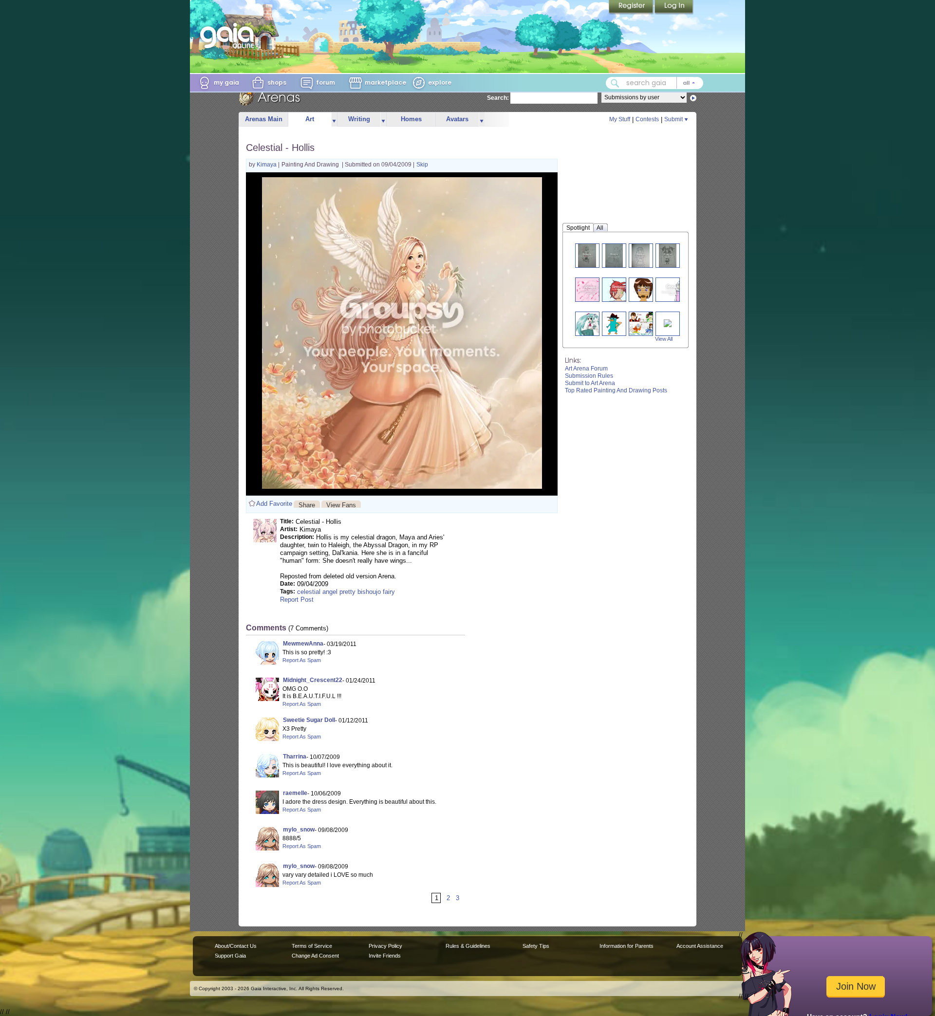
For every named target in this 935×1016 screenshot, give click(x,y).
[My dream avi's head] (674, 289)
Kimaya (267, 164)
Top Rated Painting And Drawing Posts (616, 390)
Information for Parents (626, 946)
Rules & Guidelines (468, 946)
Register (631, 7)
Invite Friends (385, 956)
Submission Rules (589, 375)
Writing (359, 119)
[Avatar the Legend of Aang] (647, 323)
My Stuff (619, 119)
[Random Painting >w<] (619, 289)
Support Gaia (230, 956)
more (334, 119)
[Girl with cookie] (644, 289)
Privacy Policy (385, 946)
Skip (422, 164)
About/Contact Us (236, 946)
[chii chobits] (640, 255)
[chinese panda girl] (667, 255)
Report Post (297, 599)
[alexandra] (614, 255)
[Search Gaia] (615, 83)
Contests (647, 119)
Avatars (457, 119)
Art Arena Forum (586, 368)
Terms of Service (312, 946)
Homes (411, 119)
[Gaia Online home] (229, 35)
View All (664, 339)
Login (673, 7)
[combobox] (654, 83)
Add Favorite (274, 503)
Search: (498, 97)
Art (309, 119)
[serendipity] (591, 289)
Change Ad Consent (315, 956)
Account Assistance (699, 946)
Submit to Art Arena (590, 383)
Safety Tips (536, 946)
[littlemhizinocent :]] (587, 255)
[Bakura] (668, 322)
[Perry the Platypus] (614, 323)
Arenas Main (263, 119)
